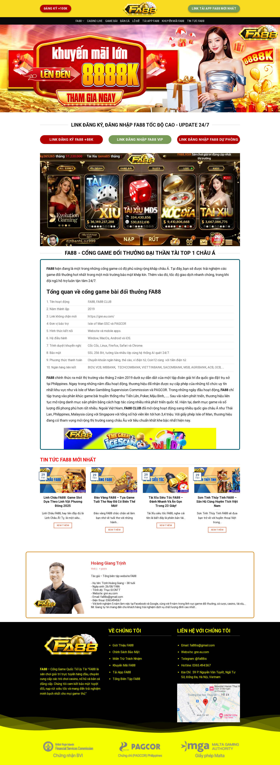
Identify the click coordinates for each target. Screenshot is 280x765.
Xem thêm (63, 525)
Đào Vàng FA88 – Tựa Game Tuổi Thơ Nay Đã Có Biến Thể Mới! (114, 502)
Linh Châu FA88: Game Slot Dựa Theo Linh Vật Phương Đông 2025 (63, 502)
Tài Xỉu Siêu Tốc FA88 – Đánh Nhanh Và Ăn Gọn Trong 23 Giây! (166, 502)
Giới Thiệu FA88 (123, 645)
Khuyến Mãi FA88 (173, 20)
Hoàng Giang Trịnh (108, 563)
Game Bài (111, 20)
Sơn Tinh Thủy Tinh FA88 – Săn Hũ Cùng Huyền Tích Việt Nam (217, 502)
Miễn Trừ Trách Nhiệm (127, 659)
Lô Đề (136, 20)
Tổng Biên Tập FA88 (126, 679)
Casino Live (95, 20)
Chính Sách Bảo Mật (126, 652)
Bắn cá (125, 20)
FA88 (79, 20)
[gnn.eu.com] (140, 8)
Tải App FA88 (150, 20)
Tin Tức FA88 (195, 20)
